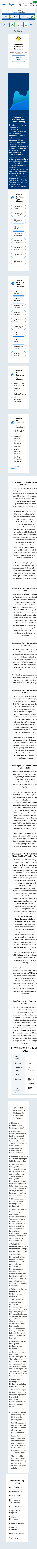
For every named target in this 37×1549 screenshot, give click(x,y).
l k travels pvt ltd (19, 432)
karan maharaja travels (17, 451)
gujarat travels (20, 394)
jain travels (18, 446)
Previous (3, 25)
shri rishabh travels (18, 390)
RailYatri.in (13, 1233)
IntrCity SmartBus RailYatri (17, 399)
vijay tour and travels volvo (19, 384)
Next (30, 25)
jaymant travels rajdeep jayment (17, 439)
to (15, 1487)
